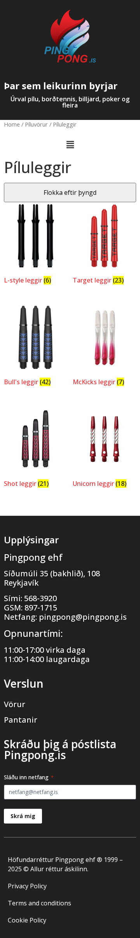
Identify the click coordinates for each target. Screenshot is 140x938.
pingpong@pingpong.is (83, 617)
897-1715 (40, 607)
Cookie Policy (27, 920)
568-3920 (40, 598)
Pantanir (20, 719)
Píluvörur (36, 124)
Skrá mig (22, 816)
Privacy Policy (27, 886)
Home (12, 124)
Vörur (14, 704)
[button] (70, 144)
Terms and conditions (39, 903)
